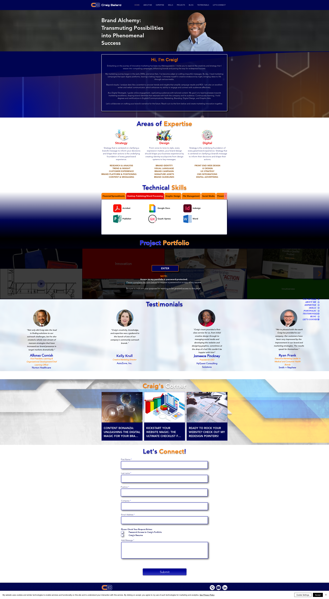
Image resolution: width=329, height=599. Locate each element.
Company (125, 501)
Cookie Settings (302, 595)
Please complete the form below (141, 282)
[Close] (325, 595)
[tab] (113, 196)
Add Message (127, 540)
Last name (125, 473)
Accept (318, 595)
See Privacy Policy (207, 595)
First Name (125, 459)
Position (124, 487)
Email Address (127, 515)
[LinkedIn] (224, 587)
